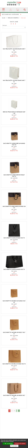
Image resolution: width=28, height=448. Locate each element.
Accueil (3, 17)
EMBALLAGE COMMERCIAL (13, 17)
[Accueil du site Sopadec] (14, 3)
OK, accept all (8, 443)
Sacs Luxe (23, 17)
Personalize (14, 446)
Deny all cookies (20, 443)
